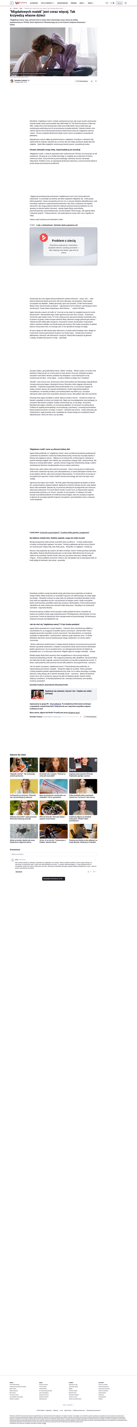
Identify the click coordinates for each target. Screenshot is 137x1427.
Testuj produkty (47, 3)
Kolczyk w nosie (73, 1397)
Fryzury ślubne (43, 1386)
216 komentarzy (82, 81)
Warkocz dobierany (103, 1390)
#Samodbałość (55, 704)
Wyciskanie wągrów (74, 1395)
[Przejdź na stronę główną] (12, 4)
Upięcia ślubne (102, 1392)
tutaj (45, 1423)
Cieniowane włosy (73, 1386)
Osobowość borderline (104, 1388)
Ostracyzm (101, 1395)
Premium (74, 3)
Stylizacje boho (43, 1399)
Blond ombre (13, 1388)
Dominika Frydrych (20, 80)
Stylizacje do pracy (44, 1395)
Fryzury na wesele (103, 1384)
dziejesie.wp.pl (74, 713)
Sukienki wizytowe (43, 1397)
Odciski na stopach (14, 1399)
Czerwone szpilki (73, 1390)
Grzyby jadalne (102, 1397)
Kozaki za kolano (43, 1384)
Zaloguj (119, 3)
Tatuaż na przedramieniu (75, 1399)
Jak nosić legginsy (44, 1392)
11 (90, 871)
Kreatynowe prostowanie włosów (18, 1386)
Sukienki (101, 1399)
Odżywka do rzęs (73, 1384)
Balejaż (71, 1388)
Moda (81, 3)
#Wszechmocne (62, 3)
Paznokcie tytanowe (104, 1386)
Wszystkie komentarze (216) (52, 879)
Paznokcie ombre (14, 1395)
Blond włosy (13, 1392)
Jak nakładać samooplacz (16, 1397)
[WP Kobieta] (22, 3)
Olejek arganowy (14, 1390)
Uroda (90, 3)
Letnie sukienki (43, 1388)
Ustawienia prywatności (93, 1410)
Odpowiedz (19, 871)
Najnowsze (34, 3)
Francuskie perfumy (15, 1384)
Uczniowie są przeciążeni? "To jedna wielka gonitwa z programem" (64, 532)
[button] (112, 3)
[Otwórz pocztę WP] (106, 3)
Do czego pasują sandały (45, 1390)
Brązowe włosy (72, 1392)
